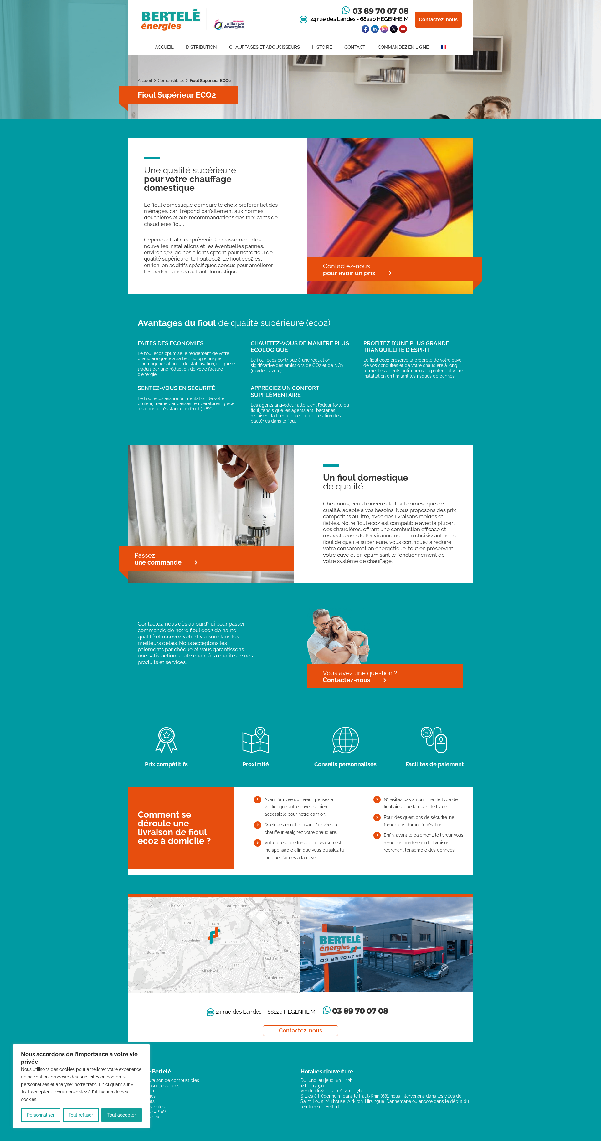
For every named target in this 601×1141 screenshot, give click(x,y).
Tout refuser (81, 1115)
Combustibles (171, 80)
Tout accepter (121, 1115)
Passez (158, 559)
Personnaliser (40, 1115)
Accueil (145, 80)
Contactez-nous (438, 20)
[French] (444, 47)
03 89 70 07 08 (380, 11)
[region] (81, 1086)
